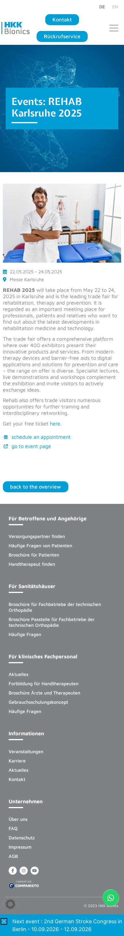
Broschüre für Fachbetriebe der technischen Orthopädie (55, 607)
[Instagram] (24, 871)
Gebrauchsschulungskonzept (38, 702)
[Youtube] (35, 871)
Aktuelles (18, 674)
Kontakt (17, 779)
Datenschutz (22, 837)
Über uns (18, 819)
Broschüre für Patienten (34, 554)
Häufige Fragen (25, 634)
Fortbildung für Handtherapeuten (43, 683)
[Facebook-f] (13, 871)
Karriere (17, 760)
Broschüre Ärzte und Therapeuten (44, 692)
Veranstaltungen (26, 751)
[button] (10, 904)
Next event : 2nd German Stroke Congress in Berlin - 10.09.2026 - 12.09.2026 (67, 925)
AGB (13, 856)
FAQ (13, 828)
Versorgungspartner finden (37, 536)
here (55, 424)
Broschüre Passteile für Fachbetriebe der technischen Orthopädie (52, 622)
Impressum (20, 847)
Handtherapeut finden (32, 564)
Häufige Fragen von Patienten (40, 545)
